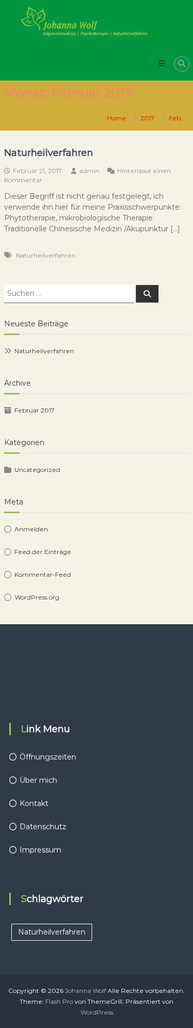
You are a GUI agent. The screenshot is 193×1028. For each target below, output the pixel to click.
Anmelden (31, 529)
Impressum (40, 850)
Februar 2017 (34, 410)
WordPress (96, 1012)
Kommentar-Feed (42, 574)
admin (89, 171)
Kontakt (34, 803)
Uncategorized (37, 469)
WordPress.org (36, 597)
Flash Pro (59, 1001)
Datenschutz (43, 826)
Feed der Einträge (42, 552)
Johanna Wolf (85, 990)
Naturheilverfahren (48, 153)
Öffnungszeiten (48, 757)
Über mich (38, 780)
